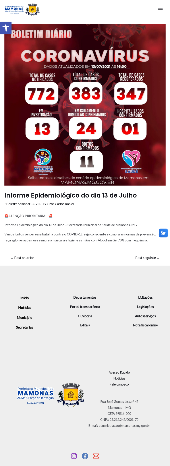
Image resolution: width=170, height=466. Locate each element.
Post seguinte (147, 258)
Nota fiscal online (145, 325)
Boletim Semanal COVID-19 (26, 204)
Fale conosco (119, 384)
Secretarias (24, 327)
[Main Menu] (160, 9)
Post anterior (22, 258)
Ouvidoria (85, 316)
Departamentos (85, 297)
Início (24, 298)
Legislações (145, 307)
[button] (6, 28)
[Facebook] (85, 456)
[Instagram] (74, 456)
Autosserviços (145, 316)
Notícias (24, 307)
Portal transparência (85, 307)
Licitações (145, 297)
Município (24, 317)
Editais (85, 325)
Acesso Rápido (119, 372)
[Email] (96, 456)
